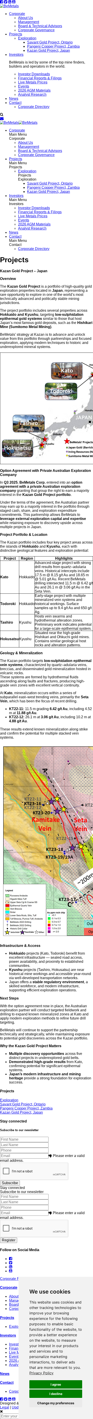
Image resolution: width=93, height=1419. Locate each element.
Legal (4, 1407)
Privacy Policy (41, 1373)
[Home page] (9, 6)
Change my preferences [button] (55, 1403)
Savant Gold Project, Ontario (50, 42)
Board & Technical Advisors (40, 26)
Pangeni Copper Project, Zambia (53, 46)
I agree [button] (56, 1384)
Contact (15, 103)
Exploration (27, 38)
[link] (41, 1373)
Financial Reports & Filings (40, 78)
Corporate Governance (36, 30)
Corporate (17, 14)
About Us (25, 18)
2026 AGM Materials (34, 90)
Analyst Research (32, 94)
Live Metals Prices (32, 82)
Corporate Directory (33, 107)
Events (23, 86)
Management (28, 22)
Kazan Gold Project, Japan (48, 50)
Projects (15, 34)
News (13, 98)
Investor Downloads (34, 74)
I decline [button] (55, 1394)
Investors (16, 54)
